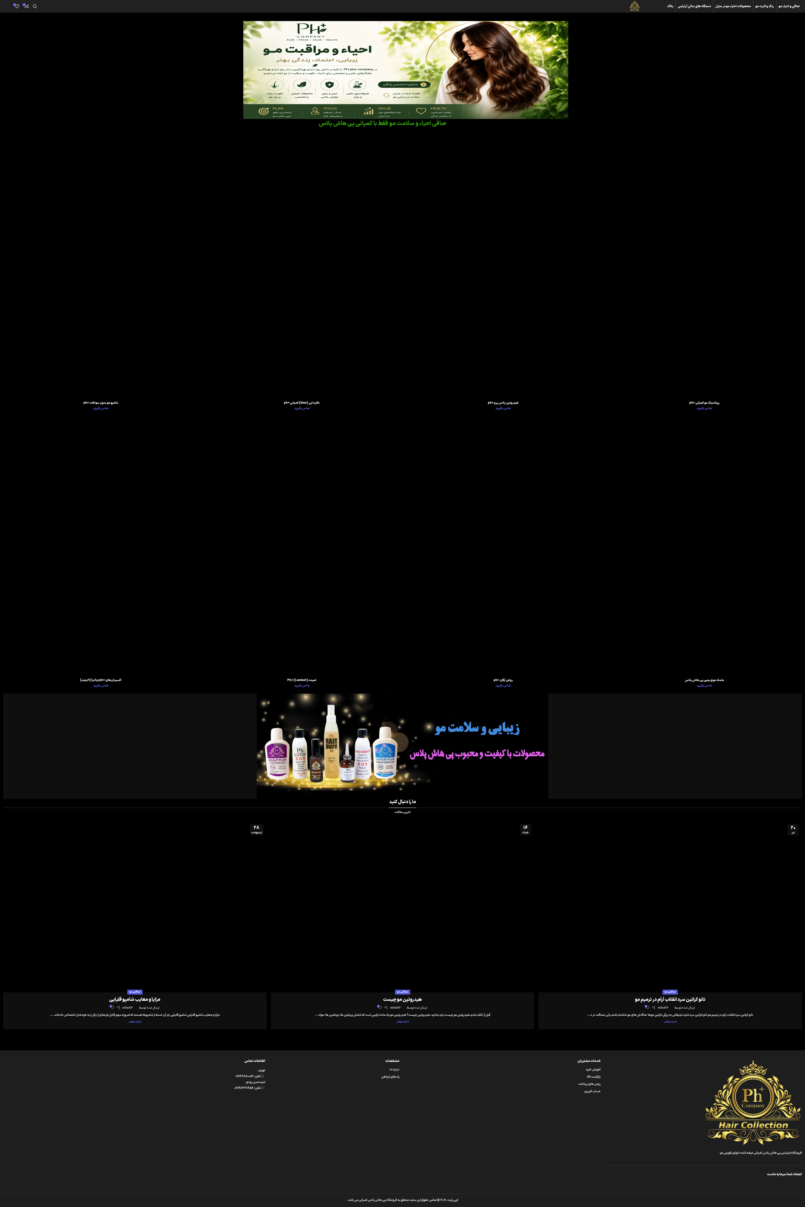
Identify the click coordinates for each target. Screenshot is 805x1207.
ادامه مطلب (670, 1022)
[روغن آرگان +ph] (503, 546)
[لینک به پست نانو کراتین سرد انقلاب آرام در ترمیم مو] (670, 906)
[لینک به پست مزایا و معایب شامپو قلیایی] (135, 906)
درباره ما (394, 1069)
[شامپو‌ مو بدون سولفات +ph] (100, 269)
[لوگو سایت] (634, 6)
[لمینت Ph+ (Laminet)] (301, 546)
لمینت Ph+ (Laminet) (301, 680)
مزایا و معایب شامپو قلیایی (134, 999)
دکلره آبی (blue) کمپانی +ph (302, 403)
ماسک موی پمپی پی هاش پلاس (704, 680)
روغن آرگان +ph (503, 680)
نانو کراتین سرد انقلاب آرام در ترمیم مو (670, 999)
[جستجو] (35, 6)
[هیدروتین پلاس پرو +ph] (503, 269)
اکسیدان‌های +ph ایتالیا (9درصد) (100, 680)
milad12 (663, 1008)
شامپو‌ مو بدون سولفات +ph (100, 403)
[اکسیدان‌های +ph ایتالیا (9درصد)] (100, 546)
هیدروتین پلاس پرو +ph (503, 403)
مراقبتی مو (670, 992)
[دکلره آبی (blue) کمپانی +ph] (301, 269)
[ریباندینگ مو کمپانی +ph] (704, 269)
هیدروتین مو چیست (402, 999)
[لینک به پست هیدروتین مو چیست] (402, 906)
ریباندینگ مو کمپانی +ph (704, 403)
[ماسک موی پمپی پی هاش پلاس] (704, 546)
